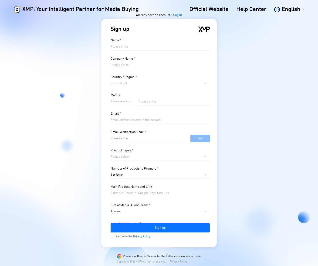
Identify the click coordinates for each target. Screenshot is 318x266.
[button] (289, 9)
